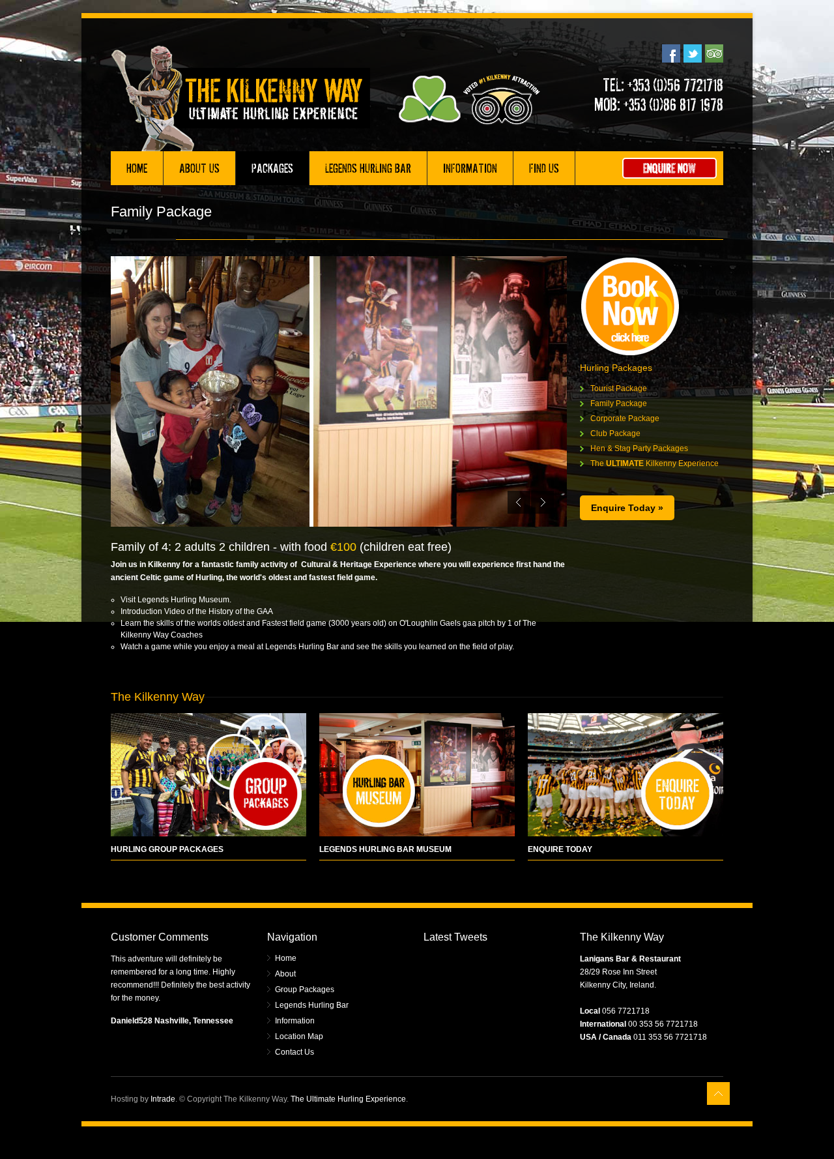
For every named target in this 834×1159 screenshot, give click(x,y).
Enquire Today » (627, 508)
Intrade (163, 1099)
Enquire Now (669, 168)
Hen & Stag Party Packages (639, 448)
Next (542, 502)
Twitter (692, 53)
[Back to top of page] (718, 1093)
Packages (272, 168)
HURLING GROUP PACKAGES (167, 849)
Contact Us (294, 1052)
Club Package (615, 433)
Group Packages (304, 989)
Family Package (618, 403)
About (285, 973)
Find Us (544, 168)
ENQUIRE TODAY (560, 849)
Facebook (671, 53)
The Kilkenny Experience (654, 463)
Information (470, 168)
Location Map (299, 1036)
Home (136, 168)
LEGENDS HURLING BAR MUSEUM (385, 849)
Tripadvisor (714, 53)
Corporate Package (624, 418)
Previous (519, 502)
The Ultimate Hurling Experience (348, 1099)
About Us (199, 168)
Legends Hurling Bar (368, 168)
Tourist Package (618, 388)
